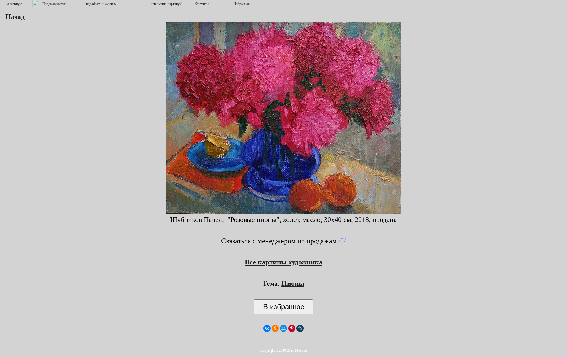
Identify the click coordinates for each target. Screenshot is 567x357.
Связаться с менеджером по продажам (283, 241)
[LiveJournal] (300, 328)
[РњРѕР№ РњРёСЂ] (283, 328)
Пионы (292, 283)
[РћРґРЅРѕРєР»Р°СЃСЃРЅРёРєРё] (275, 328)
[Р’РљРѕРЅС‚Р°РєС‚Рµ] (267, 328)
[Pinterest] (291, 328)
